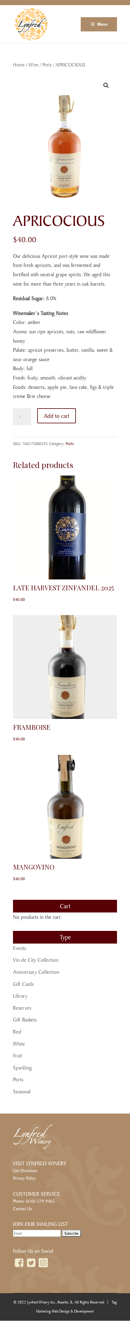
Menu (102, 24)
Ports (47, 65)
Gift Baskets (25, 1019)
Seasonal (22, 1091)
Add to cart (56, 416)
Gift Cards (23, 983)
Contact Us (22, 1208)
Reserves (22, 1007)
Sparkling (22, 1067)
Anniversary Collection (36, 971)
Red (17, 1031)
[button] (106, 85)
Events (19, 947)
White (19, 1043)
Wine (33, 65)
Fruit (17, 1055)
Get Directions (25, 1170)
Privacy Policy (24, 1178)
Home (18, 65)
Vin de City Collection (35, 959)
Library (20, 995)
